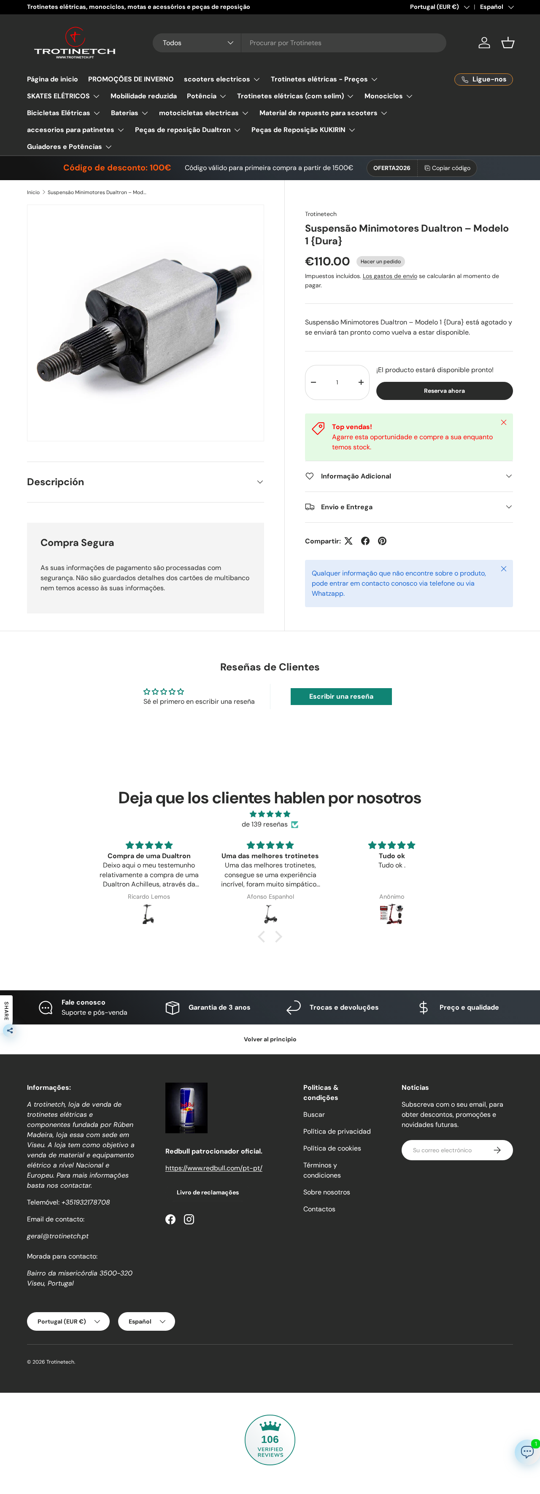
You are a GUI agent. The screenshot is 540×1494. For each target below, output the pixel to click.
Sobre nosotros (326, 1192)
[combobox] (300, 42)
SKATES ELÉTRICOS (58, 96)
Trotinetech (321, 214)
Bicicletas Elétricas (58, 112)
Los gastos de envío (390, 276)
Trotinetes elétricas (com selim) (290, 96)
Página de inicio (52, 79)
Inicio (33, 192)
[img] (270, 814)
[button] (508, 42)
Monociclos (383, 96)
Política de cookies (332, 1148)
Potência (201, 96)
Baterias (124, 112)
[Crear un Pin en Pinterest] (382, 540)
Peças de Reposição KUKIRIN (298, 129)
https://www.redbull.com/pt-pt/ (213, 1168)
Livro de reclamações (208, 1192)
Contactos (319, 1209)
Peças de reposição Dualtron (183, 129)
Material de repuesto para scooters (318, 112)
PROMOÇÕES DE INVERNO (131, 79)
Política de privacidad (337, 1131)
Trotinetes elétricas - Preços (319, 79)
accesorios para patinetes (70, 129)
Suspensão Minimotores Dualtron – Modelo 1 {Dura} (98, 192)
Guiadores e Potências (64, 146)
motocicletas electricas (199, 112)
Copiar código (451, 168)
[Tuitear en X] (348, 540)
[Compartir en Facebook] (365, 540)
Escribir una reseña (341, 696)
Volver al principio (270, 1039)
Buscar (314, 1114)
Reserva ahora (444, 390)
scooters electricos (217, 79)
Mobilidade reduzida (144, 96)
